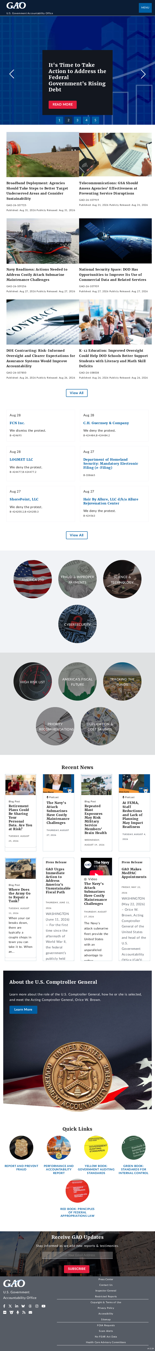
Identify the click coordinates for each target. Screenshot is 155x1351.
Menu (145, 7)
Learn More (23, 1009)
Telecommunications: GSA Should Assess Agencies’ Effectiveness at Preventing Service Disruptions (108, 188)
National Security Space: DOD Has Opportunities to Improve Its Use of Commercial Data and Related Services (112, 274)
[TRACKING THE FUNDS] (122, 699)
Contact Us (106, 1285)
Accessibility (105, 1313)
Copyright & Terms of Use (106, 1302)
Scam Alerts (106, 1331)
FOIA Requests (106, 1325)
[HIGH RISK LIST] (33, 699)
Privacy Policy (106, 1308)
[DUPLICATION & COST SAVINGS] (100, 744)
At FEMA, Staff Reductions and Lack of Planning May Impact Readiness (133, 815)
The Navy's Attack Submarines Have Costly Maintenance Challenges (58, 813)
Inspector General (105, 1290)
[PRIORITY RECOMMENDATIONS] (55, 744)
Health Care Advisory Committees (106, 1342)
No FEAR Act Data (106, 1336)
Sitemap (106, 1319)
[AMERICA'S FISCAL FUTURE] (77, 699)
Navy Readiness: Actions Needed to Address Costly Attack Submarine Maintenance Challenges (37, 274)
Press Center (105, 1279)
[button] (143, 74)
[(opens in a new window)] (4, 1306)
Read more (63, 104)
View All (76, 393)
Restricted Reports (106, 1296)
